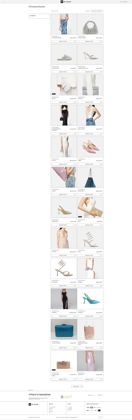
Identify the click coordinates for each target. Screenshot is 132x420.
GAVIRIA (54, 191)
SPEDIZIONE (58, 417)
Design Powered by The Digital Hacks (34, 417)
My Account (51, 411)
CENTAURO (54, 282)
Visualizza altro (76, 386)
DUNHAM (80, 98)
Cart (49, 412)
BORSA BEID (81, 191)
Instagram (70, 408)
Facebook (70, 407)
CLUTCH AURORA (56, 343)
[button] (4, 2)
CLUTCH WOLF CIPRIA (55, 375)
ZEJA (79, 251)
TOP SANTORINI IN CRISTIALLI (56, 129)
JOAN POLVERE (82, 37)
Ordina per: (87, 11)
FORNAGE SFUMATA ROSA (83, 343)
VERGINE (80, 312)
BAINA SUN (80, 374)
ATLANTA (54, 251)
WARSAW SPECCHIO (83, 68)
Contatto (50, 409)
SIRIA (79, 221)
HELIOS (54, 160)
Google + (70, 409)
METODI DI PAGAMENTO (73, 417)
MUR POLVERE (55, 68)
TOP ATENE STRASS (56, 37)
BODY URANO (81, 129)
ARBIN (79, 160)
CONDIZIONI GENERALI (65, 417)
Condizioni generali (52, 407)
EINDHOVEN (55, 221)
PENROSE (54, 312)
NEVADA (80, 282)
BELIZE (53, 98)
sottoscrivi (99, 395)
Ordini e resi (51, 408)
